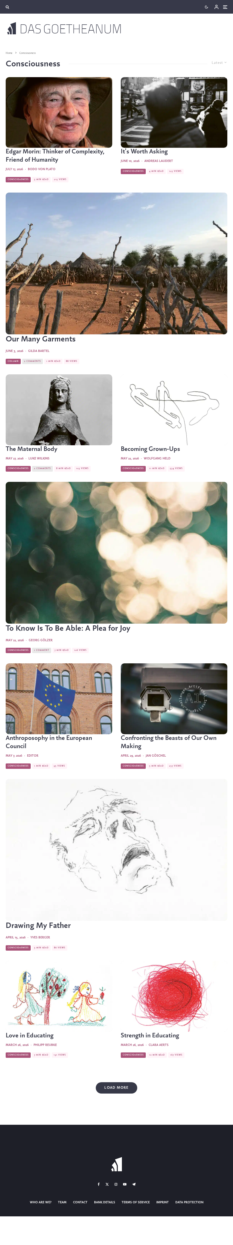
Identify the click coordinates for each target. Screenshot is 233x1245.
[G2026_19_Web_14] (116, 552)
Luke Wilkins (38, 458)
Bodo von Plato (41, 169)
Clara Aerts (158, 1045)
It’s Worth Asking (144, 151)
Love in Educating (29, 1035)
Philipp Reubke (45, 1045)
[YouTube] (124, 1184)
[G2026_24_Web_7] (59, 112)
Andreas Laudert (158, 161)
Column (13, 361)
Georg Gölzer (41, 640)
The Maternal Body (31, 449)
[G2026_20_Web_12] (59, 409)
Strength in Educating (150, 1035)
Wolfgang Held (157, 458)
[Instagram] (116, 1184)
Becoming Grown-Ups (150, 449)
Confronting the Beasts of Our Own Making (169, 742)
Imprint (162, 1202)
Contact (80, 1202)
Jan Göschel (156, 755)
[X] (107, 1184)
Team (62, 1202)
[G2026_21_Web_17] (116, 263)
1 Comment (41, 650)
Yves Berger (40, 937)
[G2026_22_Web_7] (174, 112)
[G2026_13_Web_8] (59, 996)
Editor (32, 755)
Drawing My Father (38, 925)
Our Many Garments (41, 339)
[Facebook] (99, 1184)
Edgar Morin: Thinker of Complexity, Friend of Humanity (55, 155)
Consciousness (18, 179)
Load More (116, 1088)
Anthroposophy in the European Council (49, 742)
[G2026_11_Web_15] (116, 850)
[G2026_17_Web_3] (59, 698)
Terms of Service (136, 1202)
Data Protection (189, 1202)
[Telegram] (133, 1184)
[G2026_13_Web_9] (174, 996)
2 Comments (32, 361)
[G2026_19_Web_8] (174, 409)
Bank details (104, 1202)
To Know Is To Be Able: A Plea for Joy (68, 628)
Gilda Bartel (38, 351)
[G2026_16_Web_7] (174, 698)
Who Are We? (40, 1202)
